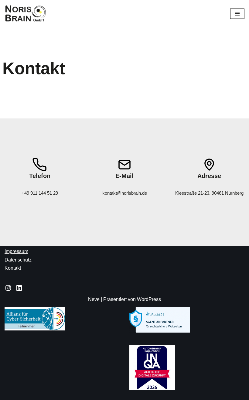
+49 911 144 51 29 (40, 193)
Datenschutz (18, 259)
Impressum (16, 251)
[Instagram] (8, 288)
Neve (94, 299)
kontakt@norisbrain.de (124, 193)
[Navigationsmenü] (237, 14)
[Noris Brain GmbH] (26, 13)
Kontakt (13, 268)
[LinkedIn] (19, 288)
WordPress (149, 299)
